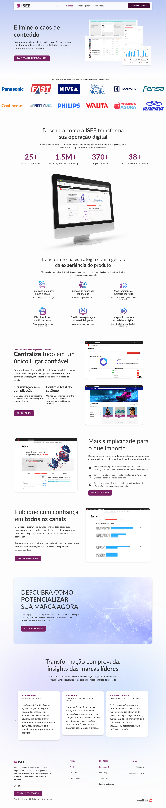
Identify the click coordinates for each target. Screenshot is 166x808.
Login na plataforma (106, 784)
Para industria (104, 767)
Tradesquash (84, 6)
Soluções (69, 6)
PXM (57, 6)
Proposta (99, 6)
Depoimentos (75, 778)
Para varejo (103, 773)
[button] (15, 719)
